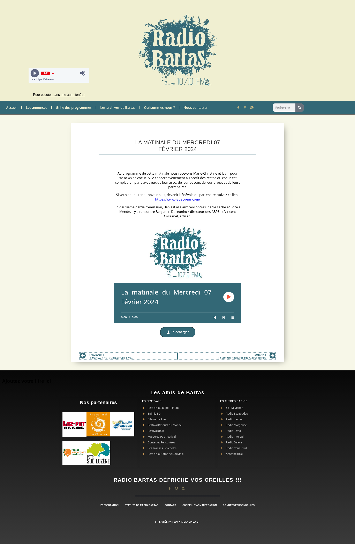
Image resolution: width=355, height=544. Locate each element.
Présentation (109, 505)
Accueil (11, 107)
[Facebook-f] (238, 107)
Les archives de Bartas (117, 107)
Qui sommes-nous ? (159, 107)
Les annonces (36, 107)
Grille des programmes (74, 107)
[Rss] (183, 488)
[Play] (35, 73)
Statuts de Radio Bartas (141, 505)
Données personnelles (239, 505)
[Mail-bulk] (252, 107)
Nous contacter (195, 107)
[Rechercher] (299, 107)
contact (170, 505)
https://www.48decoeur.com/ (177, 199)
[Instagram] (245, 107)
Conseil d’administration (199, 505)
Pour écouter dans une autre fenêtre (59, 94)
